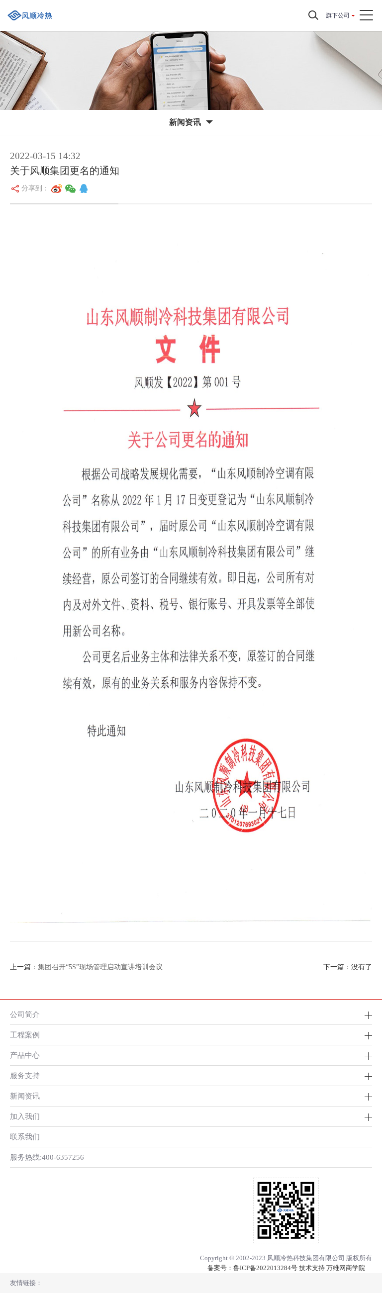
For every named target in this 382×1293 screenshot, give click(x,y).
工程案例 (25, 1034)
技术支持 (312, 1268)
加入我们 (25, 1116)
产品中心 (25, 1055)
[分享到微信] (70, 188)
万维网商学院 (345, 1268)
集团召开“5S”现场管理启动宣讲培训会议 (100, 967)
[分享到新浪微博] (56, 188)
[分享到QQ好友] (83, 188)
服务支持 (25, 1075)
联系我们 (25, 1136)
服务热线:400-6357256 (47, 1157)
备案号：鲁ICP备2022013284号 (252, 1268)
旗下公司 (338, 15)
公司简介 (25, 1014)
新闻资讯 (25, 1096)
